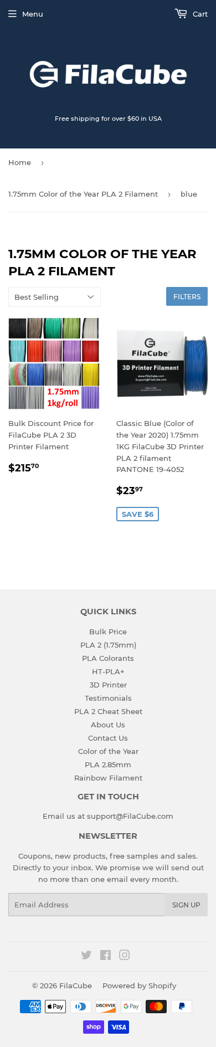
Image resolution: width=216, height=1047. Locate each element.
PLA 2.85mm (108, 764)
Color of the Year (108, 751)
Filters (186, 296)
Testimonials (108, 698)
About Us (108, 724)
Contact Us (108, 737)
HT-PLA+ (108, 671)
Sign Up (186, 905)
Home (19, 162)
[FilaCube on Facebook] (105, 956)
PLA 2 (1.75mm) (108, 644)
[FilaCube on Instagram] (124, 956)
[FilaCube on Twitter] (86, 956)
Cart (199, 13)
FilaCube (75, 985)
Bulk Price (108, 631)
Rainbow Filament (108, 777)
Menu (32, 13)
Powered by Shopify (139, 985)
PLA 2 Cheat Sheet (108, 711)
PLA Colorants (108, 658)
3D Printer (108, 684)
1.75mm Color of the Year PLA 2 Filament (83, 193)
